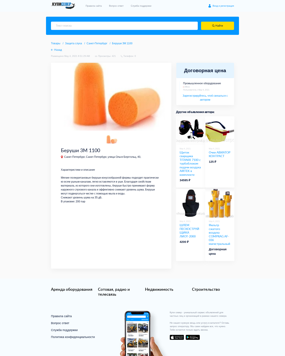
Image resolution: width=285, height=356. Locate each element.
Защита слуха (73, 43)
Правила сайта (94, 5)
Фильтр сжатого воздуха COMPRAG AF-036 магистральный (219, 234)
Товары (55, 43)
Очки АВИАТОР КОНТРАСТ (219, 154)
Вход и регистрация (223, 5)
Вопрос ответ (60, 323)
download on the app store (177, 337)
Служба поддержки (141, 5)
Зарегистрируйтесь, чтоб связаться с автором (205, 97)
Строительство (206, 289)
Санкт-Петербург (97, 43)
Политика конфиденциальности (73, 337)
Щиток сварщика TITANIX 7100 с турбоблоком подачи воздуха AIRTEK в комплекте (190, 163)
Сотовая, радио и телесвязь (114, 292)
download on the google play (193, 337)
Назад (58, 49)
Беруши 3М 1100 (122, 43)
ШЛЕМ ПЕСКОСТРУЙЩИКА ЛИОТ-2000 (189, 230)
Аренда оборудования (71, 289)
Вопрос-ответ (116, 5)
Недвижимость (159, 289)
